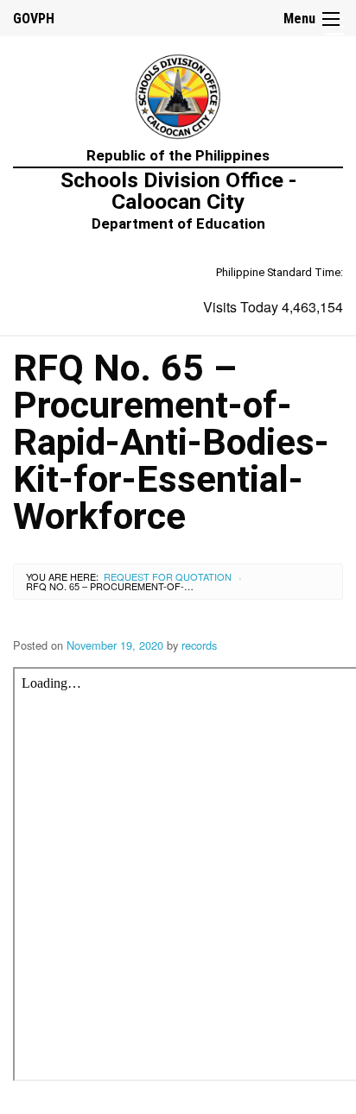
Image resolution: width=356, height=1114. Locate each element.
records (199, 645)
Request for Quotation (168, 576)
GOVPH (33, 18)
